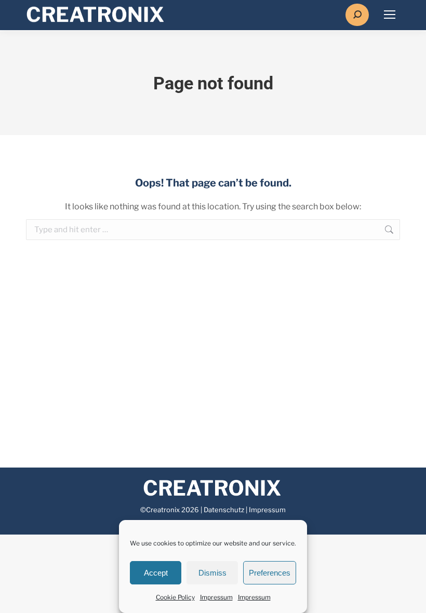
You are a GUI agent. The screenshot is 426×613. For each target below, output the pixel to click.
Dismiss (212, 572)
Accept (156, 572)
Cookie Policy (175, 597)
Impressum (216, 597)
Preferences (269, 572)
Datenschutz (224, 509)
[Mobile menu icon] (389, 14)
